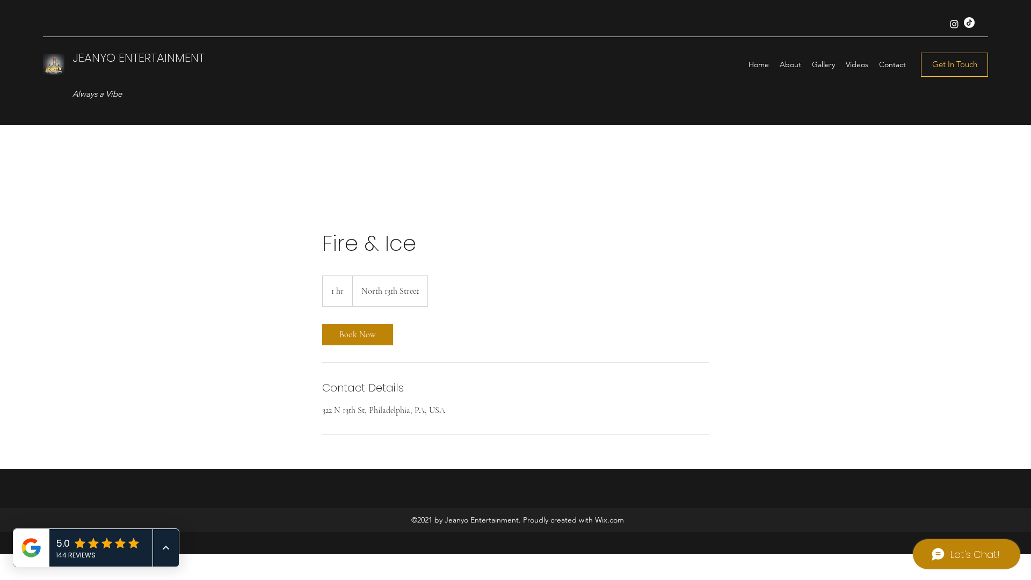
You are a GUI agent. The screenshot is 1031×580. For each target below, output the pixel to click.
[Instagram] (954, 24)
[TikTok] (969, 22)
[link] (357, 334)
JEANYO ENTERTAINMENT (138, 57)
